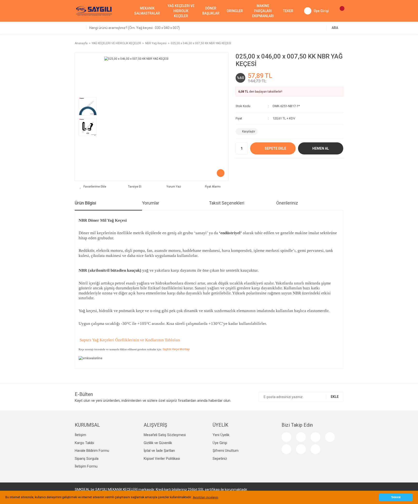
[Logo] (94, 10)
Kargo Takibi (84, 443)
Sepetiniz (220, 458)
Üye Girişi (220, 443)
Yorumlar (150, 202)
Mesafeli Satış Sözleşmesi (165, 435)
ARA (335, 28)
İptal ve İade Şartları (159, 450)
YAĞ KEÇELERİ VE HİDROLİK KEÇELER (181, 11)
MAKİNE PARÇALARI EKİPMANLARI (263, 11)
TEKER (288, 11)
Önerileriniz (287, 202)
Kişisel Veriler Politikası (162, 458)
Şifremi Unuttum (226, 450)
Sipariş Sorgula (86, 458)
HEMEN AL (320, 148)
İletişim (80, 435)
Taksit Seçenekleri (226, 202)
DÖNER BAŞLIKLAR (210, 10)
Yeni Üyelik (221, 435)
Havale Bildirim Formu (92, 450)
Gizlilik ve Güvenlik (158, 443)
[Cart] (339, 11)
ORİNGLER (235, 11)
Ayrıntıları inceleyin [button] (205, 497)
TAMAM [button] (396, 497)
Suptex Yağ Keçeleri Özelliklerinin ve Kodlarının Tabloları (129, 340)
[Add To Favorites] (93, 186)
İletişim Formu (86, 466)
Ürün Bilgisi (85, 202)
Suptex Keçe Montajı (176, 349)
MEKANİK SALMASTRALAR (147, 10)
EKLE (335, 397)
